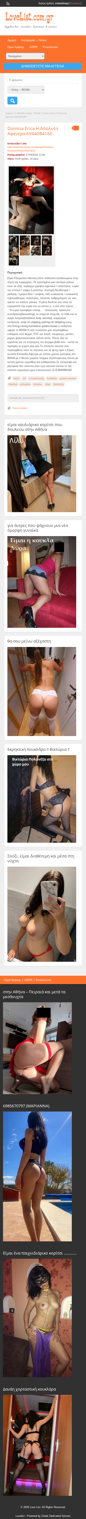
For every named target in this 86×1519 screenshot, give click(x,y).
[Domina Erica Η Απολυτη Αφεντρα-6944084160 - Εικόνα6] (25, 250)
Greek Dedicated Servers (56, 1515)
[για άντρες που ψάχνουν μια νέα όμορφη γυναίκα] (41, 627)
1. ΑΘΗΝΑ (19, 113)
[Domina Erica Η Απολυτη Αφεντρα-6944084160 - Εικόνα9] (14, 260)
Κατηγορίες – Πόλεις (34, 40)
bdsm (17, 378)
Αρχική (12, 40)
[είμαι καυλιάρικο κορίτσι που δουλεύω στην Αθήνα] (41, 511)
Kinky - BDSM (33, 113)
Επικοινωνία (50, 47)
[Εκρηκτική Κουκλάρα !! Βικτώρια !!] (41, 841)
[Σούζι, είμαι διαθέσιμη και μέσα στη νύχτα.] (41, 961)
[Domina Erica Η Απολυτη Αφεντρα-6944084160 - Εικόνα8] (47, 250)
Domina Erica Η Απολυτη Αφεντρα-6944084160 (32, 130)
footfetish (52, 378)
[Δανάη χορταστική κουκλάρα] (37, 1494)
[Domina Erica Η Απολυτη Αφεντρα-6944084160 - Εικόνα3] (36, 240)
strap (47, 384)
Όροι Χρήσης (16, 47)
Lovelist (20, 1515)
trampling (58, 384)
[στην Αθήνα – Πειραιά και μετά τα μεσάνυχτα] (37, 1093)
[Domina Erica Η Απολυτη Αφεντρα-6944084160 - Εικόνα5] (14, 250)
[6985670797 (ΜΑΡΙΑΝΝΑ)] (37, 1240)
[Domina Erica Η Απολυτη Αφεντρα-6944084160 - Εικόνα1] (14, 240)
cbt (24, 378)
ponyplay (25, 384)
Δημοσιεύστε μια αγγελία (42, 66)
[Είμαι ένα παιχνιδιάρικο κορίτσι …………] (37, 1376)
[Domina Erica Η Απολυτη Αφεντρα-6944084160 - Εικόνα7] (36, 250)
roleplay (37, 384)
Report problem (19, 408)
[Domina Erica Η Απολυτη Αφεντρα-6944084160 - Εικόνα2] (25, 240)
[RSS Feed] (7, 3)
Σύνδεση (75, 3)
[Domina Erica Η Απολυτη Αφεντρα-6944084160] (31, 200)
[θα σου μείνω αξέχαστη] (41, 735)
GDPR (33, 47)
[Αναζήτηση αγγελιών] (12, 100)
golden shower (68, 378)
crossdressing (36, 378)
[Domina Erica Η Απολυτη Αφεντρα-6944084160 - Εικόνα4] (47, 240)
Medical (13, 384)
